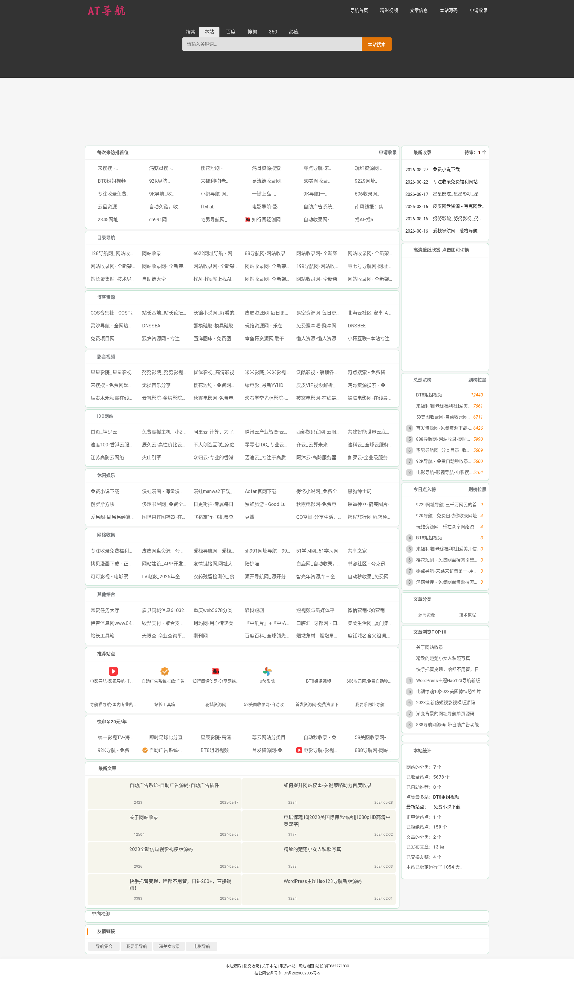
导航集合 (104, 946)
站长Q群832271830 (332, 966)
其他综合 (106, 594)
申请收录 (388, 152)
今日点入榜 (424, 489)
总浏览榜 (422, 380)
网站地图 (306, 966)
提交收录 (251, 966)
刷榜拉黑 (477, 380)
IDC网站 (105, 416)
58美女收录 (169, 946)
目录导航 (106, 237)
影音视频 (106, 356)
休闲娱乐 (106, 475)
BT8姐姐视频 (446, 797)
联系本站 (288, 966)
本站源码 (233, 966)
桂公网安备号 (266, 973)
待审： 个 (475, 152)
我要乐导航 (136, 946)
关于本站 (269, 966)
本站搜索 (377, 44)
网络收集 (106, 535)
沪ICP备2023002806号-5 (299, 973)
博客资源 (106, 297)
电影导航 (201, 946)
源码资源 (426, 614)
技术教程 (467, 614)
